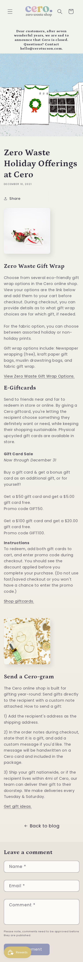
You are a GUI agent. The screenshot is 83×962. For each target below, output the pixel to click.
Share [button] (14, 198)
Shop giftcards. (19, 601)
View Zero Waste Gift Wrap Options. (39, 376)
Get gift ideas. (18, 806)
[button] (9, 11)
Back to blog (44, 826)
